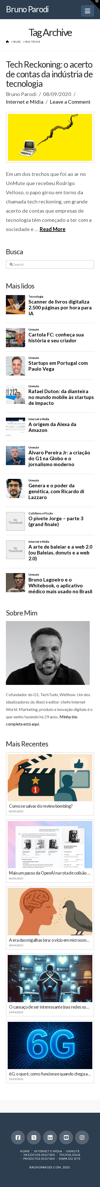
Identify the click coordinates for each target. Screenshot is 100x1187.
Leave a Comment (70, 102)
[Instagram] (82, 1137)
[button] (87, 11)
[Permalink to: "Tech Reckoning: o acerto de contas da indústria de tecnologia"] (50, 137)
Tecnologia (69, 1154)
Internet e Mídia (24, 102)
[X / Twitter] (34, 1137)
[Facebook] (18, 1137)
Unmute (73, 1151)
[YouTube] (66, 1137)
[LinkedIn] (50, 1137)
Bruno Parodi (27, 9)
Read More (52, 229)
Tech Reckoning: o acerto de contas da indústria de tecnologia (49, 74)
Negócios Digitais (39, 1154)
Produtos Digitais (39, 1158)
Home (25, 1151)
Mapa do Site (70, 1158)
